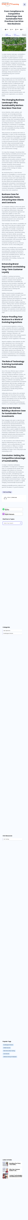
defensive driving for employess (9, 1056)
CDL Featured (6, 1053)
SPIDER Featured (6, 1047)
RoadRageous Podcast (8, 633)
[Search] (20, 523)
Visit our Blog (7, 492)
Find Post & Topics (8, 519)
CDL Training (6, 839)
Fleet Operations (17, 35)
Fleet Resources (8, 35)
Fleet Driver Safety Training (9, 1050)
